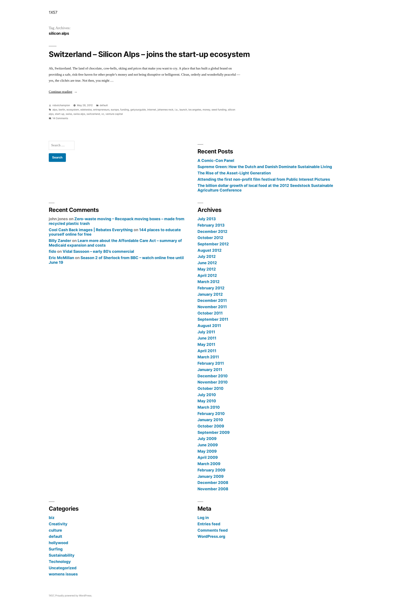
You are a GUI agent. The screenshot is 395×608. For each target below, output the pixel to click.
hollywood (58, 542)
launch (183, 109)
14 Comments (60, 118)
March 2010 (209, 407)
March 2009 (209, 463)
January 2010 (210, 419)
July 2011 (206, 332)
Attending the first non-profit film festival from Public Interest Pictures (264, 179)
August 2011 (209, 325)
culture (55, 530)
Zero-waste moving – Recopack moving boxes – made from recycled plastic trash (116, 221)
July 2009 (207, 438)
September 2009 (214, 432)
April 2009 (208, 457)
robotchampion (61, 105)
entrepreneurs (101, 109)
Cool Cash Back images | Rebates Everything (91, 229)
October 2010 (210, 388)
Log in (203, 517)
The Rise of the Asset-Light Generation (234, 173)
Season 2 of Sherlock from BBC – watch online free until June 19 (116, 260)
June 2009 (208, 445)
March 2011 (208, 357)
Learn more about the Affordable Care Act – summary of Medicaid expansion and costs (115, 243)
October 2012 (210, 237)
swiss (69, 113)
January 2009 (211, 476)
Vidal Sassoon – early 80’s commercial (98, 251)
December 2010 (213, 376)
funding (124, 109)
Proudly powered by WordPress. (73, 595)
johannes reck (165, 109)
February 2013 (211, 225)
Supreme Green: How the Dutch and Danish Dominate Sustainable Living (265, 166)
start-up (59, 113)
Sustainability (62, 555)
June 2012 (207, 262)
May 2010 (207, 401)
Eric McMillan (61, 257)
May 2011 (206, 344)
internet (151, 109)
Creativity (58, 524)
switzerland (93, 113)
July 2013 (207, 219)
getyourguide (138, 109)
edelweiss (86, 109)
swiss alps (79, 113)
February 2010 (211, 413)
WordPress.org (211, 536)
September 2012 (213, 244)
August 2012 (210, 250)
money (206, 109)
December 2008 (213, 482)
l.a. (176, 109)
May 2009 (207, 451)
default (104, 105)
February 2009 (211, 470)
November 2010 (213, 382)
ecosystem (73, 109)
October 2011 (210, 313)
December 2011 (212, 300)
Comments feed (213, 530)
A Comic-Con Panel (216, 160)
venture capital (114, 113)
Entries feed (209, 524)
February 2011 (211, 363)
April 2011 (207, 350)
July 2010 (207, 394)
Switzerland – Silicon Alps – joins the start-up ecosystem (149, 54)
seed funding (219, 109)
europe (115, 109)
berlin (62, 109)
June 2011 (207, 338)
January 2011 (210, 369)
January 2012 (210, 294)
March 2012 (209, 281)
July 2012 (207, 256)
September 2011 (213, 319)
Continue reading (63, 92)
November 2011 (212, 306)
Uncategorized (63, 568)
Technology (60, 561)
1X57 (53, 12)
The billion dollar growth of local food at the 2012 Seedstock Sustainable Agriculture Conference (265, 187)
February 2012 (211, 288)
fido (52, 251)
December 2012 (212, 231)
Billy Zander (60, 240)
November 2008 (213, 489)
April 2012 (207, 275)
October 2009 (211, 426)
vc (102, 113)
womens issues (63, 574)
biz (51, 517)
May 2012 (207, 269)
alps (54, 109)
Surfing (56, 549)
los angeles (194, 109)
